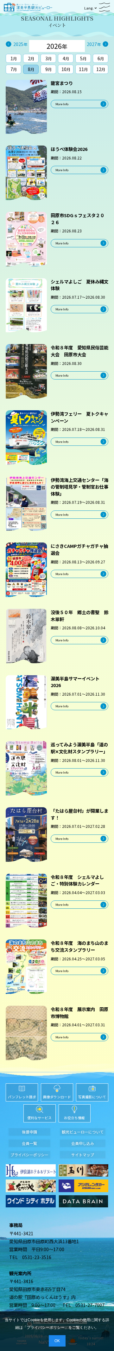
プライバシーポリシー (46, 1327)
